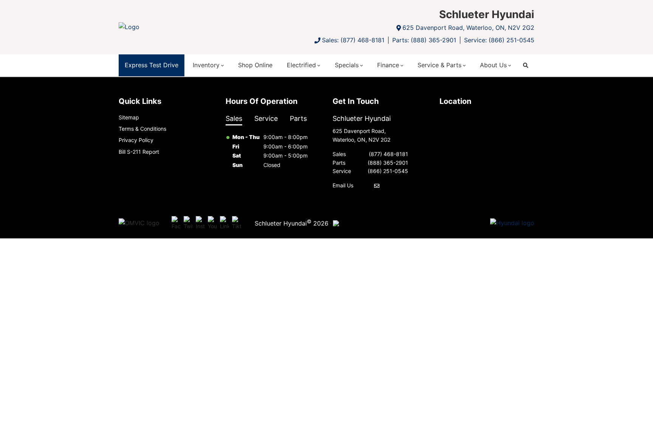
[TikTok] (236, 223)
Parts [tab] (298, 118)
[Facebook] (176, 223)
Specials (347, 65)
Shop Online (255, 65)
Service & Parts (439, 65)
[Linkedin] (224, 223)
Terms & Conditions (142, 128)
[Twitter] (188, 223)
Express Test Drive (151, 65)
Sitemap (129, 117)
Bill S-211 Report (139, 151)
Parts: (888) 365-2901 (424, 40)
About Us (493, 65)
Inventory (206, 65)
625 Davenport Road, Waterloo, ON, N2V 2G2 (468, 27)
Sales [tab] (234, 118)
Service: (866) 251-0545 (499, 40)
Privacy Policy (136, 140)
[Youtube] (212, 223)
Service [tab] (266, 118)
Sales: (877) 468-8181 (353, 40)
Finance (388, 65)
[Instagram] (200, 223)
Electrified (301, 65)
